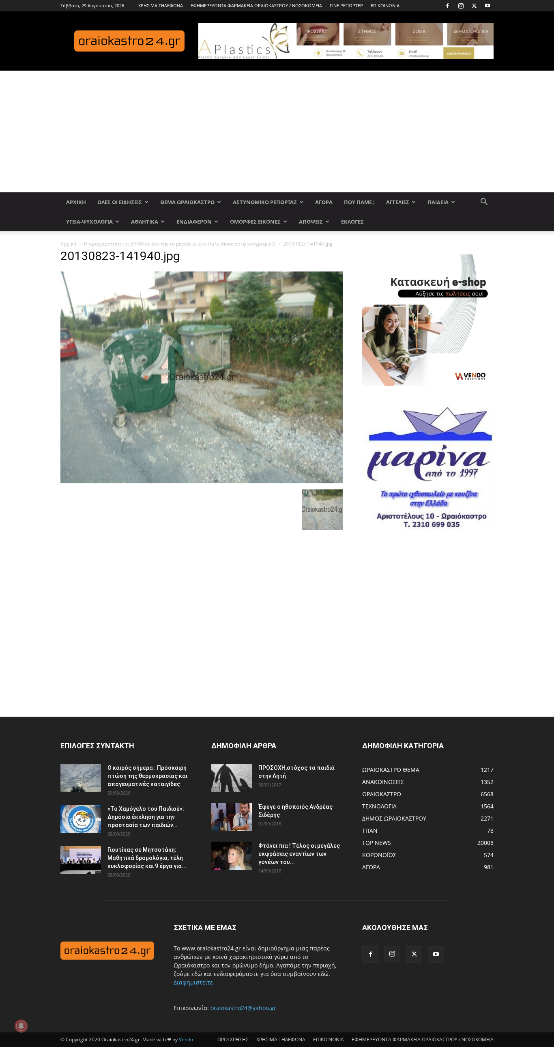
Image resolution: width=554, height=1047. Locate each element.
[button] (484, 203)
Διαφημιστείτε (193, 982)
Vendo (186, 1039)
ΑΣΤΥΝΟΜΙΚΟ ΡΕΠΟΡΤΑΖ (265, 202)
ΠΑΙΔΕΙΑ (438, 202)
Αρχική (68, 243)
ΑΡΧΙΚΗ (76, 202)
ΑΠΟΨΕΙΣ (311, 221)
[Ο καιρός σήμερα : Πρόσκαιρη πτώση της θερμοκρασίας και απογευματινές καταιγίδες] (80, 778)
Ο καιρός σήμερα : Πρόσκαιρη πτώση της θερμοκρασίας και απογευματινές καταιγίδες (147, 776)
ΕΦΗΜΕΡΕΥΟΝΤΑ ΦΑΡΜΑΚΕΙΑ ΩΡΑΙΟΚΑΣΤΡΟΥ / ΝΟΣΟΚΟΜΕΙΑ (256, 5)
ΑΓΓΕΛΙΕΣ (397, 202)
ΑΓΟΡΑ (324, 202)
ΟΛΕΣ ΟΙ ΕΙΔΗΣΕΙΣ (119, 202)
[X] (474, 5)
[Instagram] (461, 5)
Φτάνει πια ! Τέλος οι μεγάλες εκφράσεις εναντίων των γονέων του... (299, 853)
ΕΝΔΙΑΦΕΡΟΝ (194, 221)
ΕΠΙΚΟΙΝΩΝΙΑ (385, 5)
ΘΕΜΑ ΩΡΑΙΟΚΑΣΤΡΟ (187, 202)
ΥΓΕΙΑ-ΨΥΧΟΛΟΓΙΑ (89, 221)
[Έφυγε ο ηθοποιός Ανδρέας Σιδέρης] (231, 817)
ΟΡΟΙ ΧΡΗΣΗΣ (233, 1039)
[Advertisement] (277, 131)
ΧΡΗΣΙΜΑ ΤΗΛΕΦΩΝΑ (160, 5)
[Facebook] (447, 5)
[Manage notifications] (21, 1025)
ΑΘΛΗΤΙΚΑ (144, 221)
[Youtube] (487, 5)
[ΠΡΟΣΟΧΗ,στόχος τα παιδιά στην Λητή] (231, 778)
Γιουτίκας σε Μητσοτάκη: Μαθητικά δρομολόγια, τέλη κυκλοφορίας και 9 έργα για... (147, 858)
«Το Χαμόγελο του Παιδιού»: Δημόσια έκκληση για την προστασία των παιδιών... (145, 817)
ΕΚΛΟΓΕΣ (352, 221)
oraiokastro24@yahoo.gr (243, 1008)
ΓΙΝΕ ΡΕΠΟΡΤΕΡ (346, 5)
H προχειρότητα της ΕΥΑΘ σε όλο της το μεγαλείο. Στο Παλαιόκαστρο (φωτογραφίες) (179, 243)
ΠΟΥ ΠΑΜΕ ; (359, 202)
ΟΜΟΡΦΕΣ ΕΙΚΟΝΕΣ (255, 221)
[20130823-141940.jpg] (201, 481)
